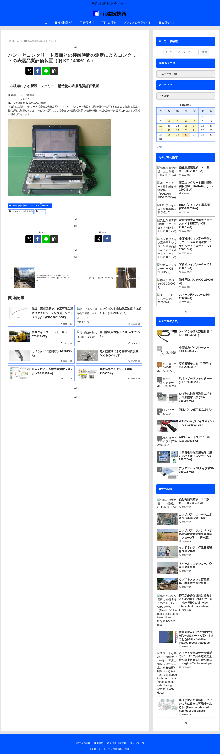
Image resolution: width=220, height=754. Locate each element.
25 (169, 134)
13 (186, 125)
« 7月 (159, 147)
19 (177, 130)
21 (194, 130)
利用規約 (98, 743)
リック (41, 211)
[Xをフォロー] (98, 238)
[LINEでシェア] (46, 71)
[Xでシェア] (29, 71)
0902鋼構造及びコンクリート (26, 205)
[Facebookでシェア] (37, 71)
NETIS (48, 205)
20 (186, 130)
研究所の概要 (83, 743)
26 (177, 134)
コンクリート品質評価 (22, 211)
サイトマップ (137, 743)
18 (169, 130)
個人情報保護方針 (116, 743)
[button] (54, 71)
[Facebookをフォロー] (107, 238)
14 (194, 125)
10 (160, 125)
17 (160, 130)
